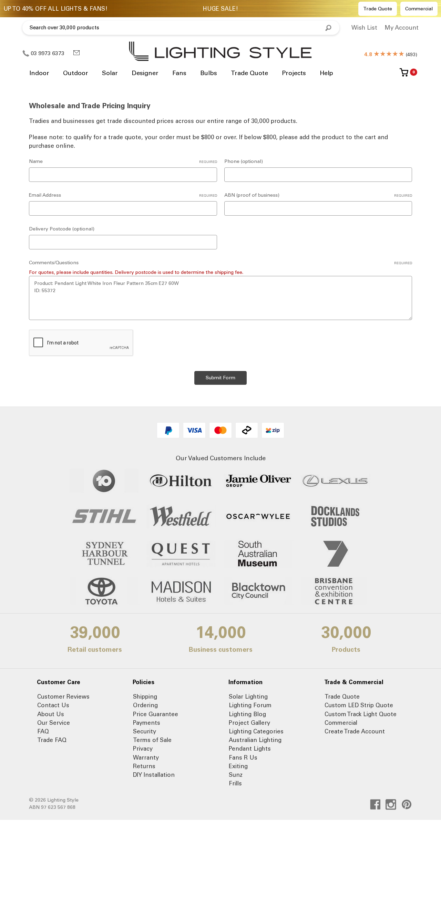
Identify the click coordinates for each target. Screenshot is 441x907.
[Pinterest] (406, 804)
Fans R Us (243, 757)
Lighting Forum (250, 705)
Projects (294, 73)
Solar (110, 73)
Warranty (146, 757)
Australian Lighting (255, 739)
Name (123, 161)
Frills (235, 783)
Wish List (364, 27)
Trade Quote (377, 9)
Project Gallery (249, 722)
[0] (404, 75)
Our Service (53, 722)
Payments (146, 722)
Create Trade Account (355, 731)
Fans (179, 73)
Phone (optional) (243, 161)
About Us (50, 714)
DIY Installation (154, 774)
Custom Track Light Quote (361, 714)
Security (144, 731)
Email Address (123, 195)
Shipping (145, 696)
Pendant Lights (250, 748)
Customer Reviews (63, 696)
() (390, 55)
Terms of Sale (152, 739)
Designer (145, 73)
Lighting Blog (247, 714)
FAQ (43, 731)
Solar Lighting (248, 696)
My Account (401, 27)
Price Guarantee (155, 714)
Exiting (238, 766)
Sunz (236, 774)
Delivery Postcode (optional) (61, 229)
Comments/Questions (220, 263)
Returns (144, 766)
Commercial (419, 9)
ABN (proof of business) (318, 195)
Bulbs (208, 73)
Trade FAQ (51, 739)
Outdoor (75, 73)
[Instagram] (391, 804)
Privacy (143, 748)
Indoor (39, 73)
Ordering (145, 705)
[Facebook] (375, 804)
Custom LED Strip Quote (359, 705)
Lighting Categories (256, 731)
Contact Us (53, 705)
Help (326, 73)
